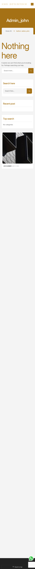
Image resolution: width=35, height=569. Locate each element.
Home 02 (9, 31)
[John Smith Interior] (14, 4)
